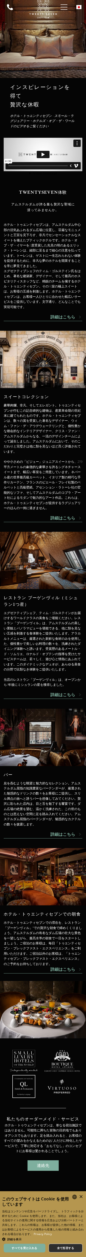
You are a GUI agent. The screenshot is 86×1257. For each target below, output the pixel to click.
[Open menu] (64, 7)
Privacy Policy (43, 1234)
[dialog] (43, 1224)
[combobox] (74, 1197)
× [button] (81, 1197)
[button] (43, 1239)
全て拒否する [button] (65, 1248)
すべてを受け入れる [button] (24, 1248)
